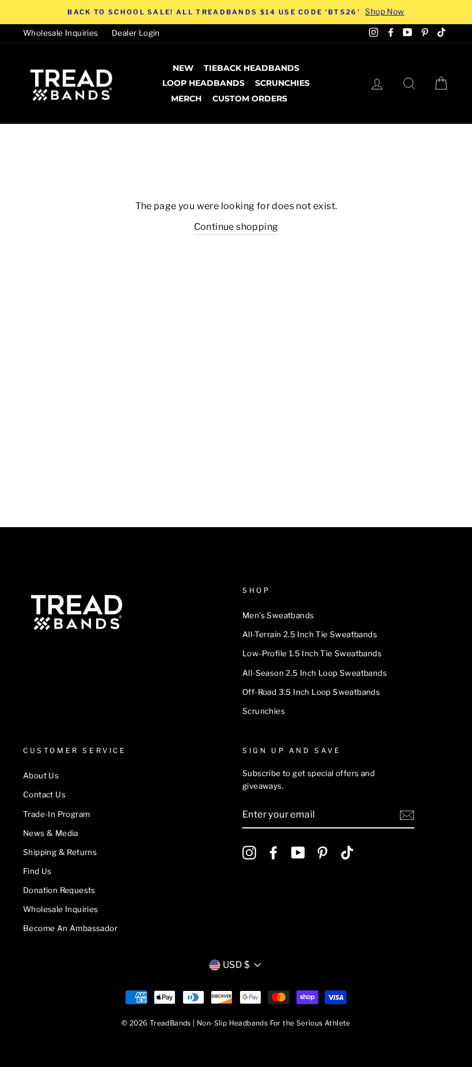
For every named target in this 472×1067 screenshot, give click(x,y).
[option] (236, 12)
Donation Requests (59, 890)
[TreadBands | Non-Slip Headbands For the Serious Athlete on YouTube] (298, 853)
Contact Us (44, 794)
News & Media (50, 833)
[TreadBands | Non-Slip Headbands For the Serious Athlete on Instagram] (249, 853)
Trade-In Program (56, 814)
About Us (41, 775)
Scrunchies (282, 83)
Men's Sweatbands (278, 615)
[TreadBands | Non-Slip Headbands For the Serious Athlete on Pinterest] (322, 853)
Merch (186, 98)
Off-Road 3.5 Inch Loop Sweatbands (311, 692)
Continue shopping (236, 226)
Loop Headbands (203, 83)
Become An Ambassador (70, 928)
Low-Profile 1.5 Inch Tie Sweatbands (312, 653)
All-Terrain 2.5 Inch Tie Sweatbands (309, 634)
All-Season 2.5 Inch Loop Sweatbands (314, 673)
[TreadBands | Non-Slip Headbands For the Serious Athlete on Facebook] (273, 853)
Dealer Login (136, 32)
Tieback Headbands (251, 68)
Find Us (37, 871)
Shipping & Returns (60, 852)
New (183, 68)
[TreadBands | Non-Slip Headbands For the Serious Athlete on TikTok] (347, 853)
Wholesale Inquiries (60, 32)
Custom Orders (249, 98)
